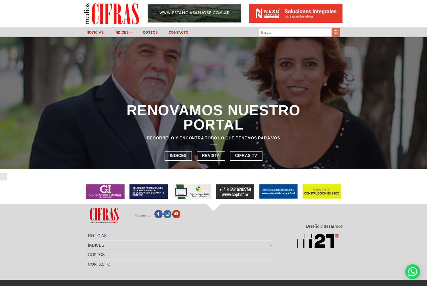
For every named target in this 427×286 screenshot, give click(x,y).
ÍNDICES (121, 32)
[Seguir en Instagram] (167, 214)
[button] (412, 271)
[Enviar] (336, 32)
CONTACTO (179, 32)
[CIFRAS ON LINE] (112, 13)
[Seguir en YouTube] (176, 214)
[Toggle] (271, 245)
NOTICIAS (95, 32)
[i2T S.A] (320, 242)
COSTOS (150, 32)
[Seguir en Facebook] (158, 214)
